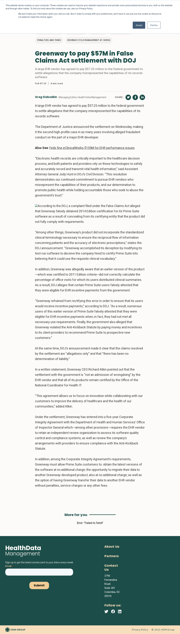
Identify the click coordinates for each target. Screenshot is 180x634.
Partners (111, 556)
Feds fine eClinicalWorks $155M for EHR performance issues (92, 148)
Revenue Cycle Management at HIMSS (89, 40)
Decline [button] (154, 25)
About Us (111, 547)
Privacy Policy (140, 629)
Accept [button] (139, 25)
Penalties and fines (49, 40)
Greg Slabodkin (46, 97)
